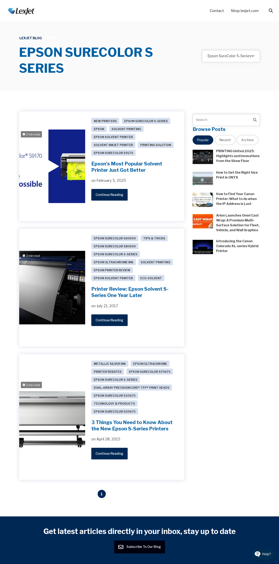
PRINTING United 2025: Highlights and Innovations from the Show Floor (238, 156)
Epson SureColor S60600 (115, 238)
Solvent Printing (126, 129)
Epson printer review (112, 270)
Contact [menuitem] (217, 11)
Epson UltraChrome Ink (113, 262)
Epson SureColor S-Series (146, 121)
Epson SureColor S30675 (115, 395)
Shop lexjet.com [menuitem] (245, 11)
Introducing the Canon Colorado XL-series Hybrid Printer (237, 246)
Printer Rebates (108, 371)
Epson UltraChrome (150, 363)
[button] (263, 554)
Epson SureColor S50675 (115, 411)
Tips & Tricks (154, 238)
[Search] (255, 120)
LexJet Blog (30, 38)
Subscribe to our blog (143, 547)
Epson (99, 129)
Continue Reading (109, 195)
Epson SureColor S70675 (150, 371)
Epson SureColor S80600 (115, 246)
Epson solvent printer (113, 137)
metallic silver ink (110, 363)
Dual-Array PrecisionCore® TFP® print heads (132, 387)
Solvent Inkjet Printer (113, 145)
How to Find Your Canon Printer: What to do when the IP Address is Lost (236, 199)
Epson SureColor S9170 (113, 153)
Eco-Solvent (151, 278)
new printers (105, 121)
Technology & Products (114, 403)
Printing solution (155, 145)
